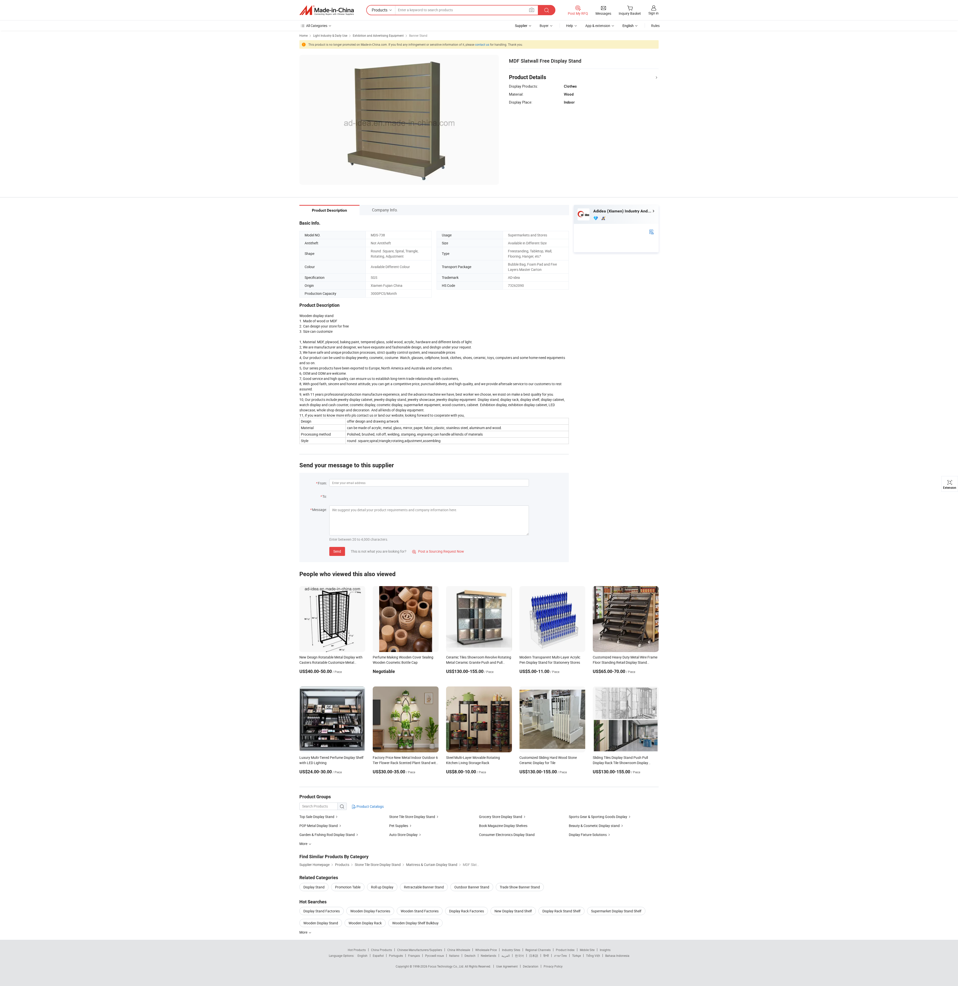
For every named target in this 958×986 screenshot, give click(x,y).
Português (396, 956)
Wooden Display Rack (365, 923)
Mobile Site (587, 950)
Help (569, 25)
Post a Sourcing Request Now (438, 551)
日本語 (533, 956)
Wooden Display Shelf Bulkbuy (415, 923)
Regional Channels (538, 950)
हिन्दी (546, 956)
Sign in (653, 13)
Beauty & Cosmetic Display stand (594, 825)
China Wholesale (458, 950)
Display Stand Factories (321, 911)
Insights (605, 950)
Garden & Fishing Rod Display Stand (327, 834)
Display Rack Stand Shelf (561, 911)
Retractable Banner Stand (424, 887)
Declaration (530, 966)
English (362, 956)
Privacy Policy (553, 966)
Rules (655, 25)
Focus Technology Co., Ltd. (446, 966)
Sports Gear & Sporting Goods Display (598, 816)
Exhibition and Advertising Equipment (378, 35)
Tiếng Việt (593, 956)
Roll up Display (382, 887)
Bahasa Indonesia (617, 956)
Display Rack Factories (466, 911)
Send (337, 551)
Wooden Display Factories (370, 911)
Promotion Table (347, 887)
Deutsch (470, 956)
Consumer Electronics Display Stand (507, 834)
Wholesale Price (486, 950)
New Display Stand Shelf (513, 911)
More (303, 932)
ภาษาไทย (560, 956)
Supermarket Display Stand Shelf (616, 911)
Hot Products (357, 950)
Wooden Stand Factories (420, 911)
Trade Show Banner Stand (520, 887)
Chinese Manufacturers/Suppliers (419, 950)
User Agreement (507, 966)
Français (414, 956)
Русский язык (434, 956)
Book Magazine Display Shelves (503, 825)
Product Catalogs (370, 806)
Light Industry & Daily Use (330, 35)
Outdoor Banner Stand (471, 887)
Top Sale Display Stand (316, 816)
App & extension (597, 25)
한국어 (519, 956)
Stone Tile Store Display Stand (412, 816)
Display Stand (314, 887)
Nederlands (488, 956)
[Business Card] (651, 231)
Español (378, 956)
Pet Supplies (398, 825)
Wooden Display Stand (320, 923)
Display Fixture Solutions (588, 834)
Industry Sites (511, 950)
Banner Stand (418, 35)
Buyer (544, 25)
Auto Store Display (403, 834)
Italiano (454, 956)
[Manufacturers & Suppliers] (326, 10)
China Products (381, 950)
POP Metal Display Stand (318, 825)
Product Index (565, 950)
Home (303, 35)
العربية (505, 956)
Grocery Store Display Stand (500, 816)
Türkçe (576, 956)
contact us (482, 44)
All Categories (316, 25)
